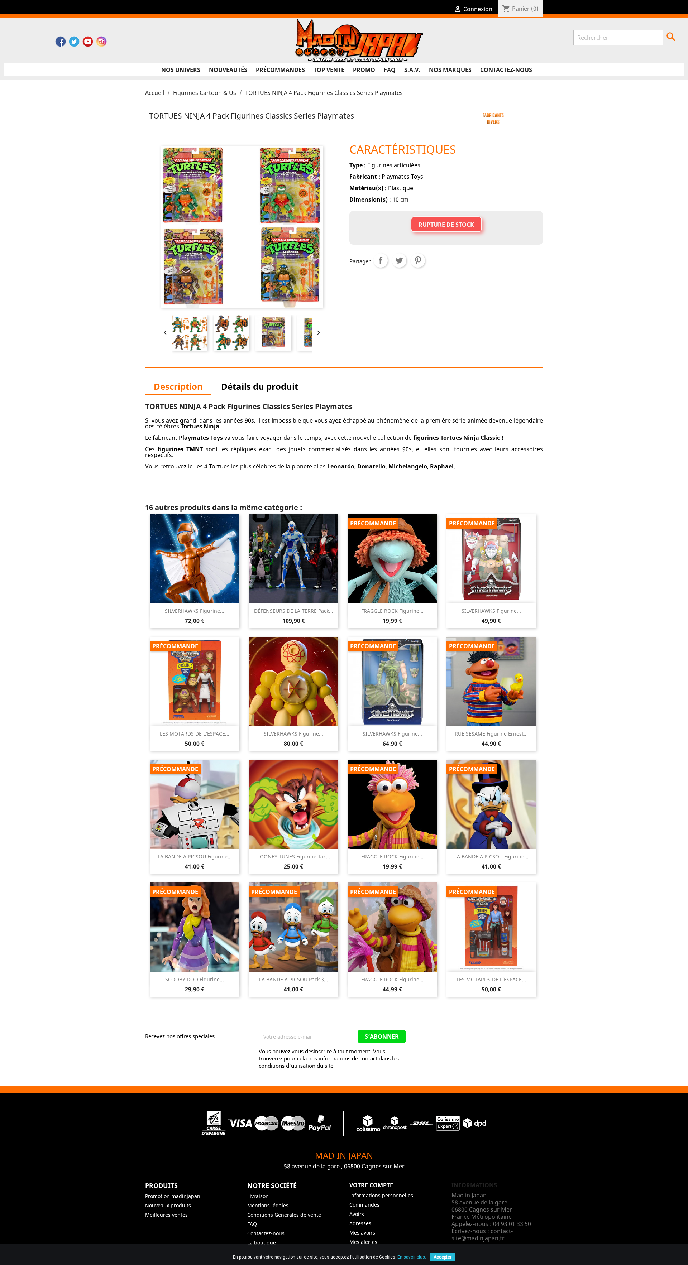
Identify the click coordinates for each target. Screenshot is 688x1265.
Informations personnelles (381, 1195)
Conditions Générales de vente (284, 1214)
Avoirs (356, 1214)
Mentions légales (267, 1205)
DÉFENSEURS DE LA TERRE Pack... (293, 610)
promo (364, 70)
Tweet (399, 260)
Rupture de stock (446, 225)
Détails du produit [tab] (259, 386)
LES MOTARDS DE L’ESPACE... (194, 733)
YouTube (87, 43)
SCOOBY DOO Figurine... (194, 979)
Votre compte (371, 1185)
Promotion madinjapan (172, 1196)
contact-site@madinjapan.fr (482, 1234)
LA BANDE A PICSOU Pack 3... (293, 979)
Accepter (443, 1257)
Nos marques (450, 70)
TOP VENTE (329, 70)
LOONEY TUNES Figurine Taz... (293, 856)
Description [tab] (178, 386)
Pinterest (418, 260)
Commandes (364, 1204)
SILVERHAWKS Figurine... (194, 610)
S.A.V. (412, 70)
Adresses (360, 1223)
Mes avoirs (362, 1232)
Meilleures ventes (166, 1214)
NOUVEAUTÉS (228, 70)
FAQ (390, 70)
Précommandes (280, 70)
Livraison (258, 1196)
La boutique (261, 1242)
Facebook (60, 43)
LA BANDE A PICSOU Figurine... (195, 856)
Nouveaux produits (168, 1205)
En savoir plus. (411, 1257)
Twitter (74, 43)
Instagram (101, 43)
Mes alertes (363, 1241)
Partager (380, 260)
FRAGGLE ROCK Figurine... (392, 610)
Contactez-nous (506, 70)
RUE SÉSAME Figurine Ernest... (491, 733)
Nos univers (180, 70)
